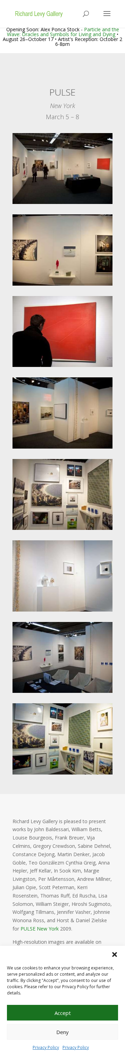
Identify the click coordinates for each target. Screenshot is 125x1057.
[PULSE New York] (62, 203)
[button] (114, 954)
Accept (63, 1012)
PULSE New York (39, 928)
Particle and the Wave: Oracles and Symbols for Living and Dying (63, 32)
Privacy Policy (46, 1047)
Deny (62, 1032)
